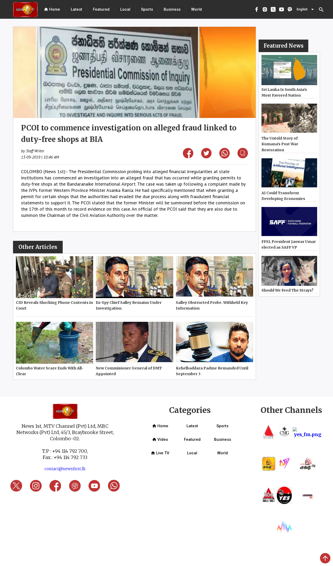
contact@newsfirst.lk (65, 468)
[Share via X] (206, 157)
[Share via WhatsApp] (224, 157)
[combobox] (306, 9)
